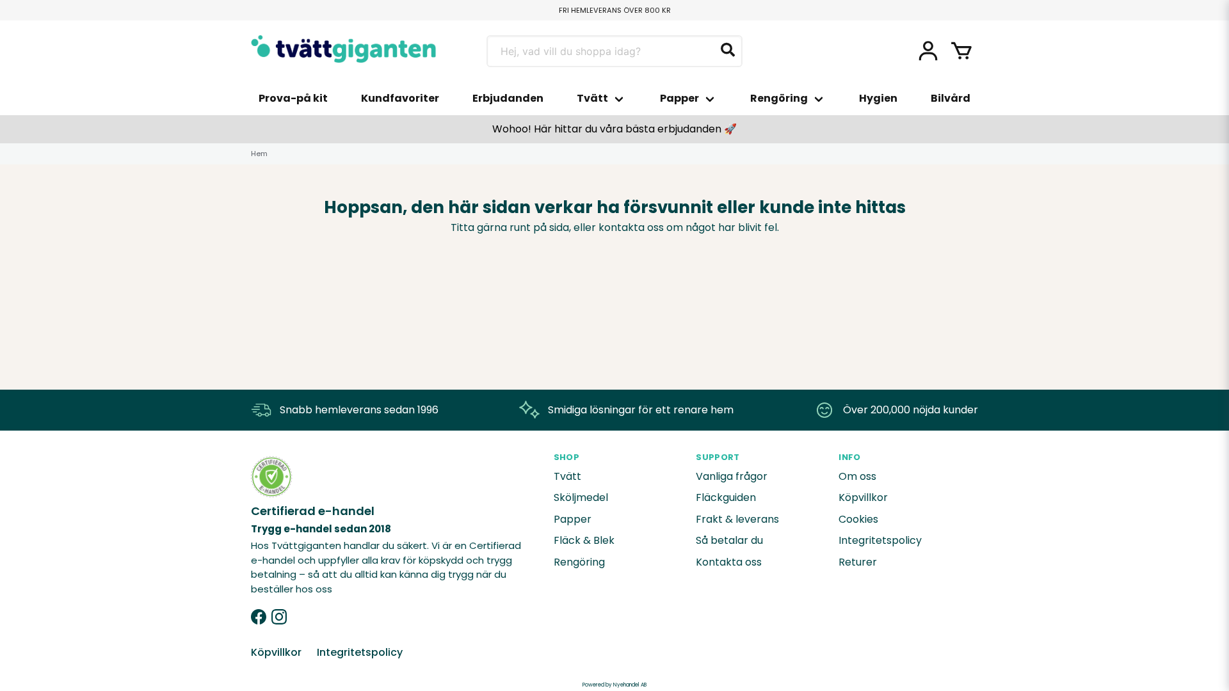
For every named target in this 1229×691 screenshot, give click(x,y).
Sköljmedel (581, 497)
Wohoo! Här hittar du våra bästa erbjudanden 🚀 (614, 129)
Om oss (857, 476)
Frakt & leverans (737, 519)
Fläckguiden (726, 497)
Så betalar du (729, 540)
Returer (858, 562)
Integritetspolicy (880, 540)
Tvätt (592, 98)
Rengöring (779, 98)
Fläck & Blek (584, 540)
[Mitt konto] (928, 51)
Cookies (858, 519)
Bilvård (950, 98)
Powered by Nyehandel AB (614, 684)
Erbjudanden (507, 98)
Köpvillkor (863, 497)
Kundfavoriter (400, 98)
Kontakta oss (729, 562)
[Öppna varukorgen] (961, 51)
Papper (679, 98)
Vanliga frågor (731, 476)
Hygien (878, 98)
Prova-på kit (293, 98)
